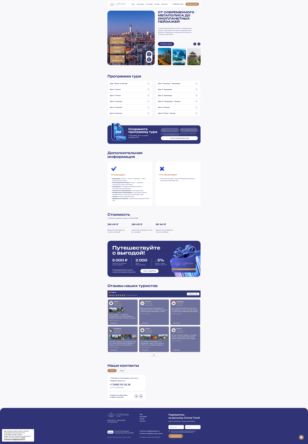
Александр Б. (180, 301)
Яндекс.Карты (113, 323)
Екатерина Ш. (118, 328)
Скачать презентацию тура (179, 138)
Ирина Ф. (116, 301)
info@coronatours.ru (118, 381)
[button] (192, 4)
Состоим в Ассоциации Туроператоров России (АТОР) (124, 432)
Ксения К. (148, 328)
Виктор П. (179, 328)
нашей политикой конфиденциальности (14, 438)
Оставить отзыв (193, 294)
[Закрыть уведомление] (33, 430)
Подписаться (175, 436)
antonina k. (148, 301)
